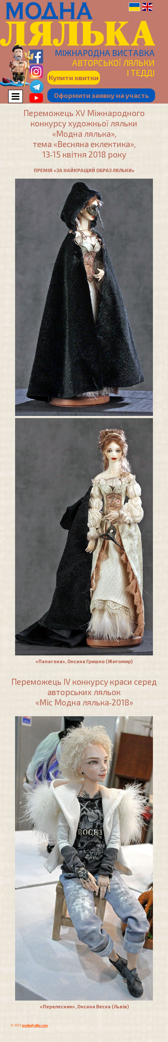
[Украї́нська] (134, 7)
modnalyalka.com (35, 1025)
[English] (147, 7)
